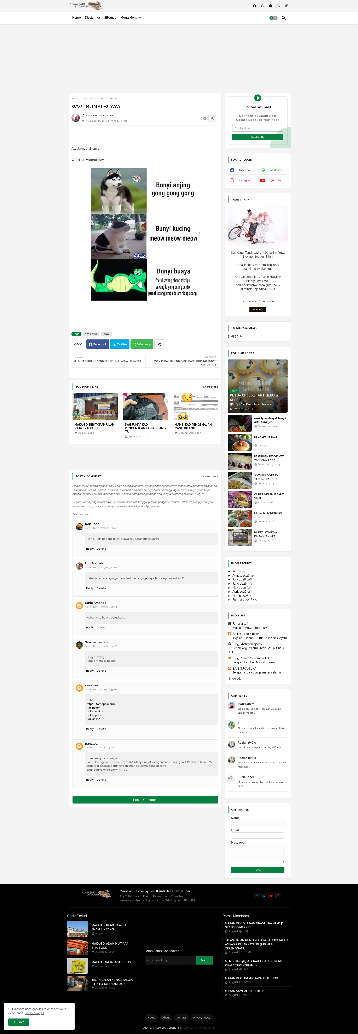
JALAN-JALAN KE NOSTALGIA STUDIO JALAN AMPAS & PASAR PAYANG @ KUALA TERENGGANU (112, 982)
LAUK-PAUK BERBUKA (268, 513)
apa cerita (91, 334)
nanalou (91, 743)
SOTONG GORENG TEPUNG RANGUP (266, 477)
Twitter (122, 344)
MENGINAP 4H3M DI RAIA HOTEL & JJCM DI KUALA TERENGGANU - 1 (254, 963)
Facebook (100, 344)
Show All (235, 678)
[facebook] (254, 6)
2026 (236, 571)
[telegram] (270, 6)
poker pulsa (94, 715)
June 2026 (240, 583)
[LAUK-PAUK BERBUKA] (240, 518)
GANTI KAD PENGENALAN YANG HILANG (193, 426)
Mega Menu (129, 17)
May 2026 (239, 587)
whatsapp (276, 170)
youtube (276, 180)
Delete (101, 548)
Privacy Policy (201, 1017)
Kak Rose (92, 524)
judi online (93, 718)
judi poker (93, 707)
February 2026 (242, 599)
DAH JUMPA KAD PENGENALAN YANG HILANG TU (145, 428)
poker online (95, 711)
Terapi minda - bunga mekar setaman (257, 672)
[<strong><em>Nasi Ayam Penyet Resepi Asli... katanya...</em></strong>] (240, 423)
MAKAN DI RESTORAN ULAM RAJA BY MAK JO (95, 426)
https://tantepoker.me (101, 704)
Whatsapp (144, 344)
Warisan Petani (96, 642)
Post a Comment (145, 800)
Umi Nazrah (94, 563)
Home (76, 17)
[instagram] (286, 6)
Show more (210, 386)
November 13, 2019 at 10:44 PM (101, 646)
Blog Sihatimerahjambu (248, 644)
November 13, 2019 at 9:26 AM (101, 567)
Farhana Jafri (241, 623)
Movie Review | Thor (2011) (250, 627)
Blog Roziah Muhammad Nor (252, 658)
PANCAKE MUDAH (265, 437)
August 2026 (241, 575)
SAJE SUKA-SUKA (244, 668)
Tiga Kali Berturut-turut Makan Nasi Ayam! (260, 638)
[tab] (76, 17)
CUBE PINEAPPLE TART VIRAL (269, 496)
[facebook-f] (257, 895)
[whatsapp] (262, 6)
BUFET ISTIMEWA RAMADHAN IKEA (265, 534)
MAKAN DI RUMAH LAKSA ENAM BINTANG (109, 927)
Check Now (32, 1013)
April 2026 (239, 591)
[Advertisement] (179, 58)
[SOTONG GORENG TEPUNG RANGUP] (240, 480)
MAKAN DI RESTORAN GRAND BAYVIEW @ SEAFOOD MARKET (254, 925)
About (166, 1017)
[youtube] (271, 895)
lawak (86, 98)
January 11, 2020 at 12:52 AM (100, 747)
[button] (273, 18)
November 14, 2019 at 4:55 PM (101, 689)
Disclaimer (92, 17)
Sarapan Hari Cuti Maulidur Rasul (254, 662)
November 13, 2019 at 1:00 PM (101, 607)
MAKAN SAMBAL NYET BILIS (111, 962)
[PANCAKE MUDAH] (240, 442)
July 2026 (239, 579)
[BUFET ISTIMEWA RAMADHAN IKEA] (240, 537)
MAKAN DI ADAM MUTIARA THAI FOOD (110, 945)
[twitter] (278, 6)
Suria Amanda (95, 603)
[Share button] (159, 344)
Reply (90, 548)
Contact (181, 1017)
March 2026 (240, 595)
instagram (245, 180)
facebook (245, 170)
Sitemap (110, 17)
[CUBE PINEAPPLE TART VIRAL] (240, 499)
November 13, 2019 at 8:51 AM (101, 528)
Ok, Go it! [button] (18, 1022)
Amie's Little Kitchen (246, 633)
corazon (91, 685)
